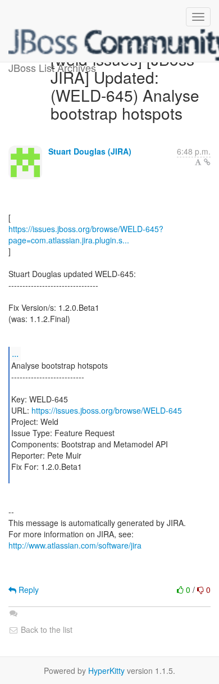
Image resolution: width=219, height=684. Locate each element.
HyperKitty (106, 670)
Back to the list (45, 629)
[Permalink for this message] (207, 162)
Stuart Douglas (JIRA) (89, 151)
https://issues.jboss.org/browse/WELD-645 (106, 410)
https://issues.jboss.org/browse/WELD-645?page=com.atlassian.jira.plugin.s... (85, 234)
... (15, 353)
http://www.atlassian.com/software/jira (75, 545)
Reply (27, 589)
